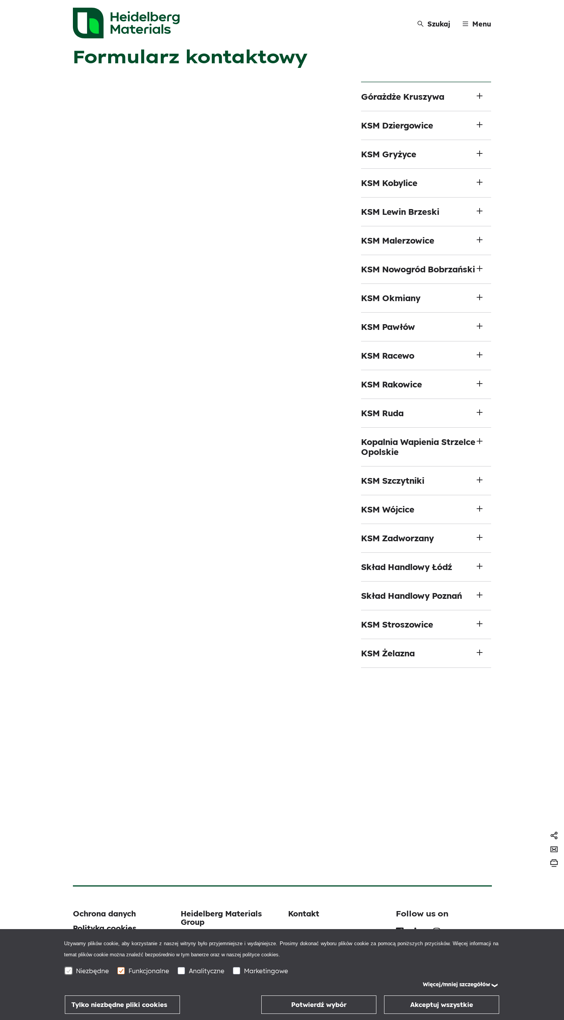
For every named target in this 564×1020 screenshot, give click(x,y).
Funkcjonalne (149, 971)
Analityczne (206, 971)
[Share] (554, 835)
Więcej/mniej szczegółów (456, 984)
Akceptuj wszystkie (441, 1004)
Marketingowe (266, 971)
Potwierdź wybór (319, 1004)
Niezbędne (92, 971)
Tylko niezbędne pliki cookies (119, 1004)
